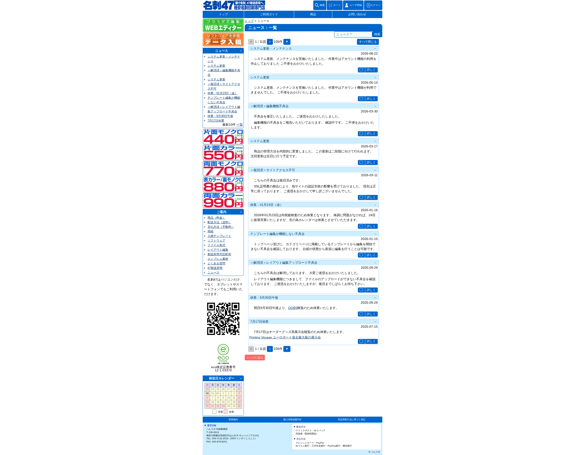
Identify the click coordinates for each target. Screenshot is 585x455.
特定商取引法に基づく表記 (351, 419)
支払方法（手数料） (220, 227)
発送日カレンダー (221, 378)
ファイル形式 (216, 245)
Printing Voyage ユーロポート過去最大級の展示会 (285, 337)
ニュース (221, 51)
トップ (223, 14)
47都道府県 (215, 268)
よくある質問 (216, 263)
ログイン (375, 5)
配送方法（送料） (219, 222)
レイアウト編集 (217, 249)
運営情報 (211, 425)
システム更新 (216, 65)
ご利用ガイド (269, 14)
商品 (313, 14)
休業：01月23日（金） (222, 93)
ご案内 (221, 212)
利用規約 (233, 419)
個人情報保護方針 (292, 419)
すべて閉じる (368, 41)
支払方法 (301, 439)
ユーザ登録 (355, 5)
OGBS (292, 308)
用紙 (210, 231)
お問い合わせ (357, 14)
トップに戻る (255, 357)
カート (337, 5)
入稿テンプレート (219, 236)
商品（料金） (216, 217)
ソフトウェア (216, 240)
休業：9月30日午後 (220, 116)
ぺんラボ (375, 452)
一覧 (240, 124)
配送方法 (301, 427)
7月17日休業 (215, 120)
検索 (322, 5)
